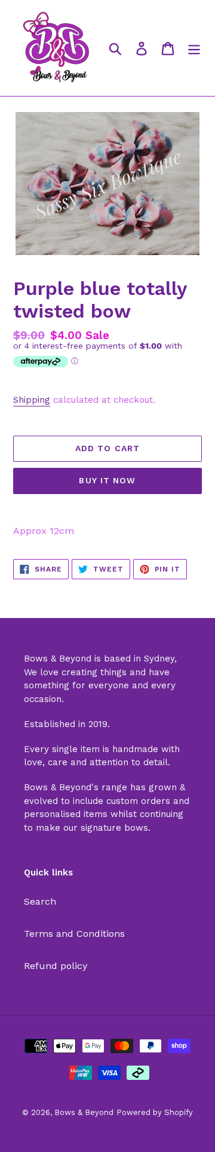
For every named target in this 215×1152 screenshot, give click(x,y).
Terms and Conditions (74, 933)
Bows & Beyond (83, 1112)
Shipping (31, 400)
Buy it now (107, 480)
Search (40, 901)
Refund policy (55, 965)
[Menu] (194, 48)
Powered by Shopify (154, 1112)
